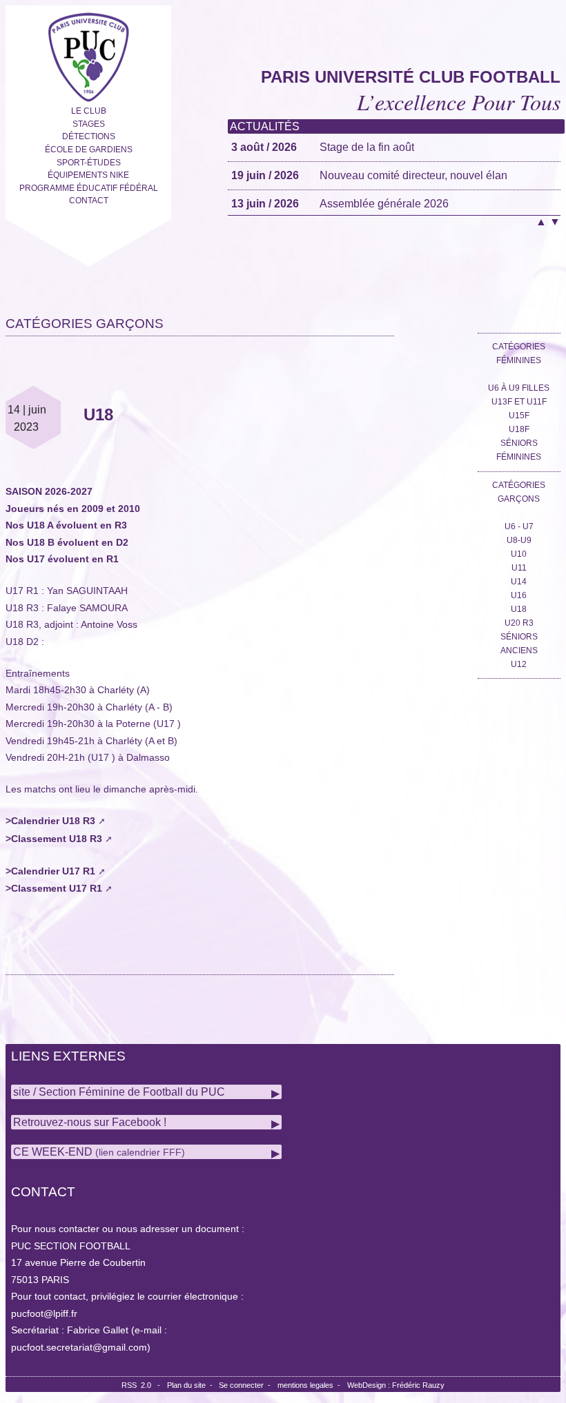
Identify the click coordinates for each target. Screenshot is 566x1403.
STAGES (88, 124)
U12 (519, 664)
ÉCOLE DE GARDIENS (89, 149)
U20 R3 (519, 623)
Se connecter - (247, 1385)
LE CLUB (88, 111)
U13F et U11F (519, 402)
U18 (519, 609)
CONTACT (88, 200)
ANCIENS (519, 650)
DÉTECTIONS (88, 136)
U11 (519, 568)
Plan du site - (193, 1385)
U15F (519, 415)
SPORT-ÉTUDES (89, 162)
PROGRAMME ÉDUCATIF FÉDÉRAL (88, 188)
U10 (519, 554)
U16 (519, 595)
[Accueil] (88, 54)
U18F (519, 429)
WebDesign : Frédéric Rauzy (396, 1385)
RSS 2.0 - (142, 1385)
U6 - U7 (519, 526)
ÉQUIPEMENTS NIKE (88, 175)
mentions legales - (310, 1385)
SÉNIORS (519, 637)
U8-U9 (519, 540)
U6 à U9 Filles (518, 388)
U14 (519, 581)
